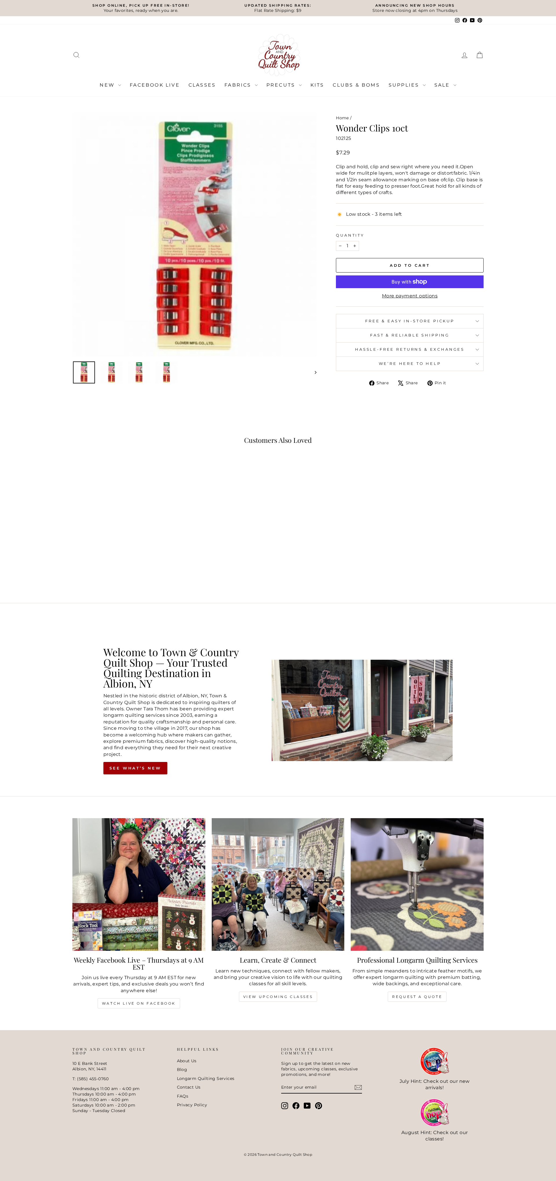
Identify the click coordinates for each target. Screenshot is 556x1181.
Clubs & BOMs (356, 85)
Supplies (405, 85)
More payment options (410, 296)
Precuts (281, 85)
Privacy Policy (192, 1105)
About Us (187, 1060)
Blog (182, 1069)
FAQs (183, 1096)
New (108, 85)
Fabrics (238, 85)
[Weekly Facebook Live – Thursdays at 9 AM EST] (138, 884)
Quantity (350, 235)
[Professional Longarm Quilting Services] (417, 884)
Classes (202, 85)
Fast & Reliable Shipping (409, 335)
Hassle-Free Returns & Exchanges (409, 349)
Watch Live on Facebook (139, 1003)
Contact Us (189, 1087)
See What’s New (135, 768)
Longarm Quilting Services (206, 1078)
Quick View (121, 549)
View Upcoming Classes (278, 996)
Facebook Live (155, 85)
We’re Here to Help (410, 363)
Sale (443, 85)
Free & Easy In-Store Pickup (409, 321)
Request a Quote (417, 996)
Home (342, 118)
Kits (317, 85)
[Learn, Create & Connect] (278, 884)
